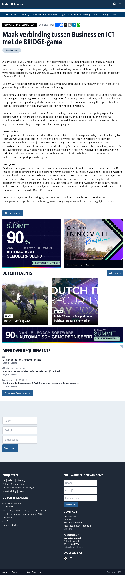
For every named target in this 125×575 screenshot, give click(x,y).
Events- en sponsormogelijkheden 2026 (22, 513)
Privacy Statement (33, 572)
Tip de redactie (13, 213)
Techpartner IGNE (115, 572)
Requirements (11, 50)
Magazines (7, 506)
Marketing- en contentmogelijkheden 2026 (24, 510)
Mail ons (68, 528)
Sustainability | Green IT (14, 491)
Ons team (7, 517)
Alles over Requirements (17, 392)
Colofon (6, 521)
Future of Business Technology (18, 487)
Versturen (10, 448)
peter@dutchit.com (73, 547)
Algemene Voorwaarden (12, 572)
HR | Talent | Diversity (13, 480)
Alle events (115, 273)
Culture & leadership (13, 484)
